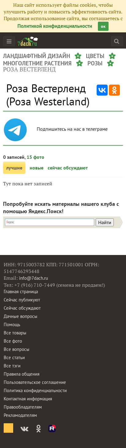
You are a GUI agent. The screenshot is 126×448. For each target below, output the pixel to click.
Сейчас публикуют (22, 300)
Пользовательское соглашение (35, 382)
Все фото (13, 341)
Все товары (15, 333)
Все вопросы (16, 349)
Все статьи (14, 357)
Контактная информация (28, 399)
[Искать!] (116, 41)
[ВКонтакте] (102, 90)
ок (103, 26)
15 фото (35, 157)
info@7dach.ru (33, 278)
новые (36, 168)
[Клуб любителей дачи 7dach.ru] (28, 41)
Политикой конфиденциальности (54, 26)
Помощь (12, 324)
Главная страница (21, 291)
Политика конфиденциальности (35, 390)
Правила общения (21, 374)
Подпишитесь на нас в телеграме (73, 129)
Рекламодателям (20, 415)
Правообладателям (23, 407)
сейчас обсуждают (68, 168)
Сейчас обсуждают (22, 308)
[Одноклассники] (114, 90)
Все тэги (12, 366)
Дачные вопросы (20, 316)
